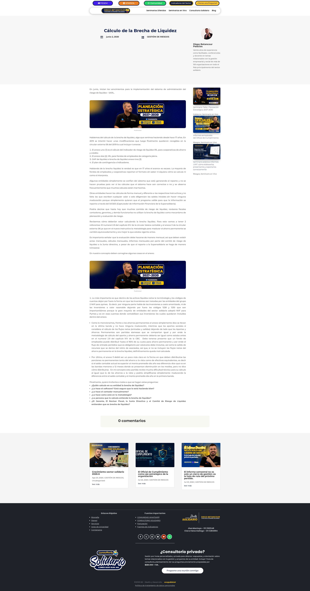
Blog (214, 11)
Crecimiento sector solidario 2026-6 (108, 473)
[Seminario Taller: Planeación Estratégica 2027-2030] (206, 96)
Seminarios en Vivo (178, 11)
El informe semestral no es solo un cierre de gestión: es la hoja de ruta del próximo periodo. (200, 475)
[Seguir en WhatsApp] (169, 536)
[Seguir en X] (146, 536)
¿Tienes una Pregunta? (207, 3)
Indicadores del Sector (181, 3)
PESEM (104, 3)
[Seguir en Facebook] (140, 536)
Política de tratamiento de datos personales (155, 585)
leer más (96, 484)
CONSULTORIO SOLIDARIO (148, 520)
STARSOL (130, 3)
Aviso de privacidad (99, 527)
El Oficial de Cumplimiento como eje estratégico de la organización (153, 474)
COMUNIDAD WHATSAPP (148, 517)
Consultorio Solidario (199, 11)
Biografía (95, 517)
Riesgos (196, 142)
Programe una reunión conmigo (182, 570)
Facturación (142, 524)
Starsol (94, 520)
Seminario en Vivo (210, 114)
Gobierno (197, 114)
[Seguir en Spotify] (157, 536)
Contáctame (96, 530)
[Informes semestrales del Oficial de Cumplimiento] (206, 124)
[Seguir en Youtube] (163, 536)
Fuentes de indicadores (147, 527)
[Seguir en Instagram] (152, 536)
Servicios (95, 524)
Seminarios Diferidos (156, 11)
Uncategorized (98, 481)
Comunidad (156, 3)
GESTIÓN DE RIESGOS (158, 37)
